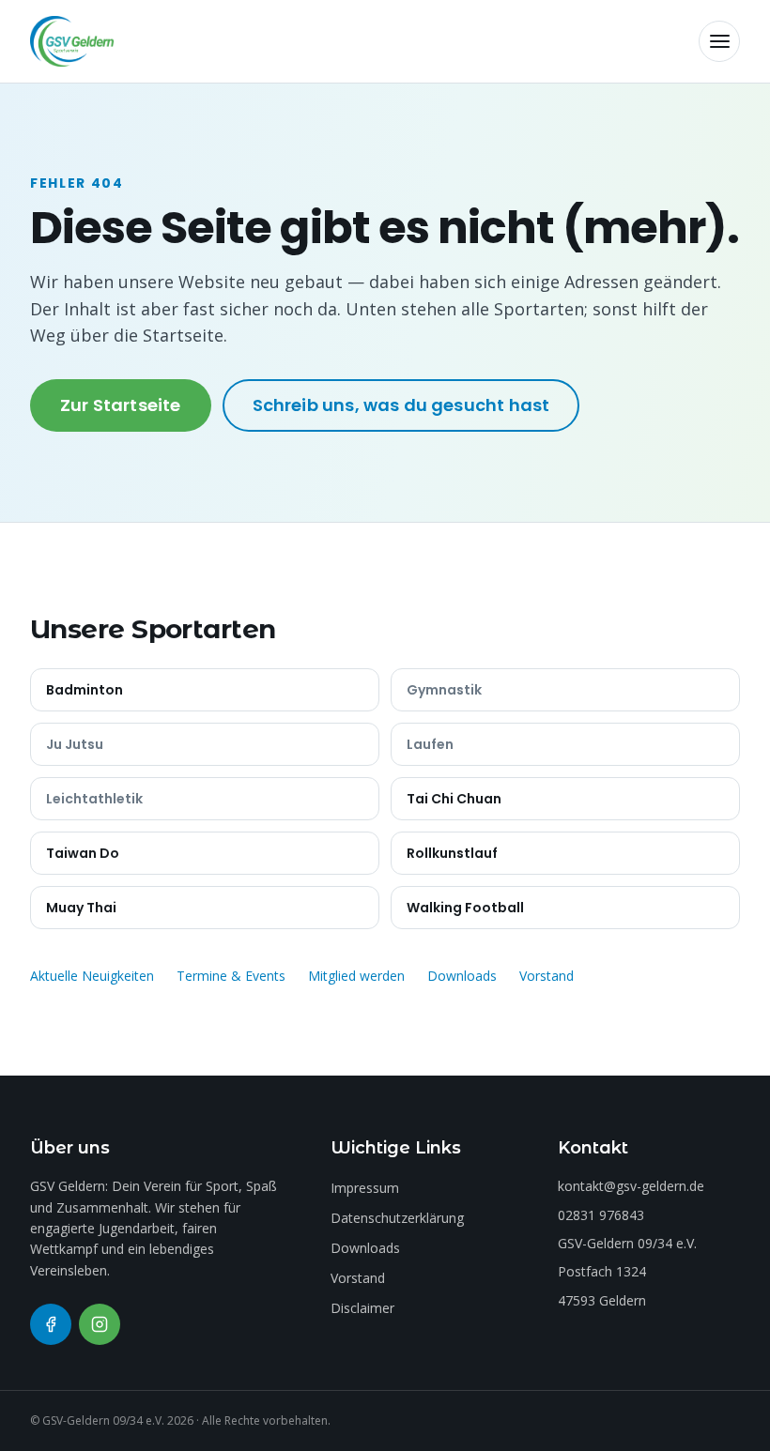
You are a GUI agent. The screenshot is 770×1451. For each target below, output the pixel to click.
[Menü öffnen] (719, 41)
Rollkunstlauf (452, 853)
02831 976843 (601, 1215)
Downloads (462, 976)
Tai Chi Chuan (454, 798)
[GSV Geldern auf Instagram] (99, 1324)
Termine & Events (231, 976)
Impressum (365, 1188)
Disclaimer (362, 1308)
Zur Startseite (120, 405)
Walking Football (465, 907)
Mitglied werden (356, 976)
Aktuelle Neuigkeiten (92, 976)
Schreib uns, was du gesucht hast (401, 405)
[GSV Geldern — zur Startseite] (72, 41)
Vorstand (546, 976)
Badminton (84, 689)
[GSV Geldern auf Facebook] (50, 1324)
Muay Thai (81, 907)
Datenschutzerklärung (397, 1218)
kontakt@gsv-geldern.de (631, 1186)
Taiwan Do (82, 853)
